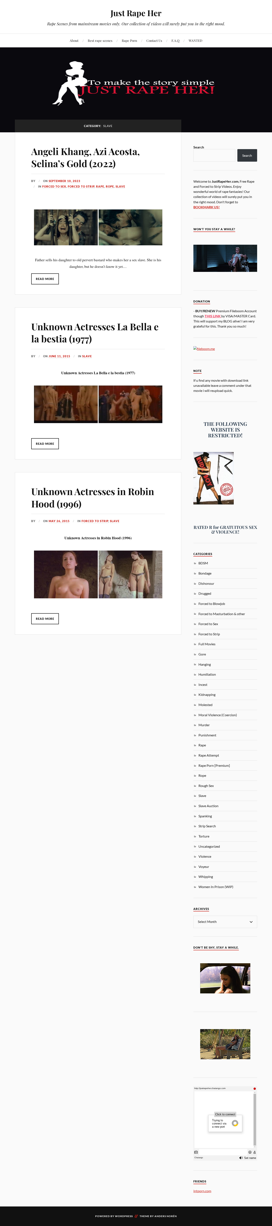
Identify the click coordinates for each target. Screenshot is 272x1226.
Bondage (204, 573)
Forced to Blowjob (211, 604)
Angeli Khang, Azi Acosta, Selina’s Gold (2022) (85, 157)
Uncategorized (209, 846)
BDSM (203, 563)
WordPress (124, 1216)
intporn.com (202, 1191)
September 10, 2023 (64, 181)
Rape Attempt (208, 755)
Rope (110, 186)
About (74, 40)
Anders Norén (165, 1216)
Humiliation (207, 674)
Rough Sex (206, 786)
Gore (202, 654)
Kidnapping (206, 694)
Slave (120, 186)
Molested (205, 705)
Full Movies (206, 644)
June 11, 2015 (59, 356)
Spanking (205, 816)
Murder (204, 725)
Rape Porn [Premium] (214, 765)
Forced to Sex (54, 186)
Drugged (204, 593)
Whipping (205, 876)
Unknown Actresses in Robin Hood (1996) (92, 497)
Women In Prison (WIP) (215, 887)
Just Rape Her (136, 12)
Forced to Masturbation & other (221, 614)
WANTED (195, 40)
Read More (45, 279)
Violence (204, 856)
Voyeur (203, 866)
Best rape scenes (100, 40)
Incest (202, 684)
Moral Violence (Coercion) (217, 715)
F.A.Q (175, 40)
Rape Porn (129, 40)
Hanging (204, 664)
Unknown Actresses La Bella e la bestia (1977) (95, 332)
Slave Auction (208, 806)
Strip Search (207, 826)
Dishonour (206, 583)
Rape (100, 186)
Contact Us (154, 40)
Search (198, 147)
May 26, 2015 (59, 521)
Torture (203, 836)
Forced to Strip (81, 186)
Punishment (207, 735)
